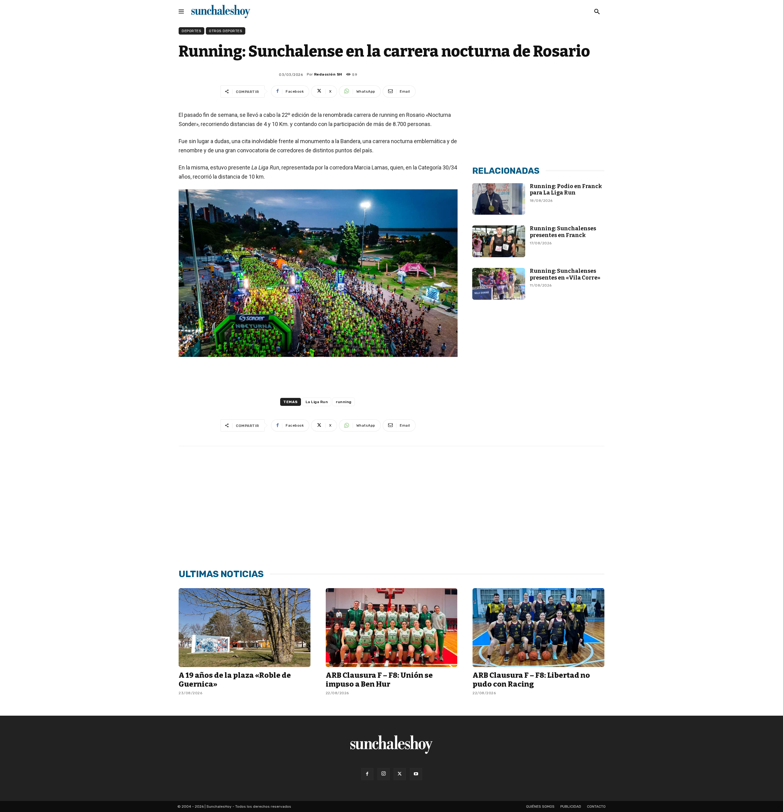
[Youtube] (416, 774)
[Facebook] (367, 774)
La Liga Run (317, 402)
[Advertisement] (538, 114)
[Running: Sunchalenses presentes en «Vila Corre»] (498, 284)
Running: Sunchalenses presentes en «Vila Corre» (565, 274)
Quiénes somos (540, 806)
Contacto (596, 806)
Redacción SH (328, 74)
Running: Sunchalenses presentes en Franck (563, 232)
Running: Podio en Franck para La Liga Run (566, 189)
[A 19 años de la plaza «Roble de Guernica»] (244, 627)
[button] (597, 12)
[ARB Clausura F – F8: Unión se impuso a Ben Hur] (392, 627)
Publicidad (570, 806)
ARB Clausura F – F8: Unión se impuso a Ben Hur (379, 679)
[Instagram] (383, 774)
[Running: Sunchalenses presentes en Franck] (498, 241)
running (343, 402)
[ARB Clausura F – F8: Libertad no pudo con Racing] (538, 627)
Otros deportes (225, 31)
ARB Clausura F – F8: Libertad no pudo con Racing (531, 679)
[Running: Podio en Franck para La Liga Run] (498, 199)
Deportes (191, 31)
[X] (400, 774)
